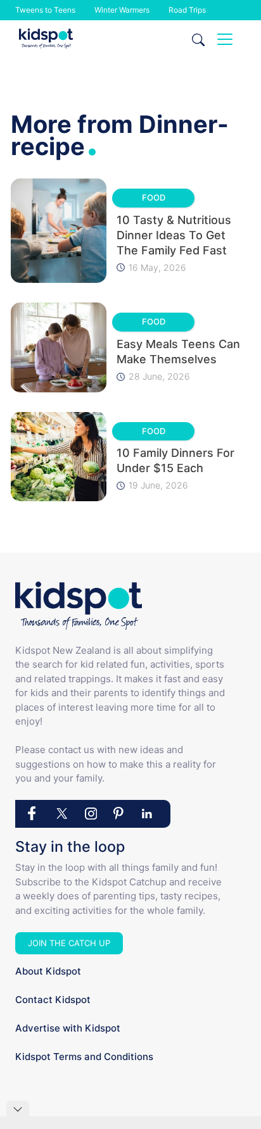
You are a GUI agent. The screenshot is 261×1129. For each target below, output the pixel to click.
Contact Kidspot (53, 1000)
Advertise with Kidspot (67, 1028)
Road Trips (187, 10)
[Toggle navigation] (225, 39)
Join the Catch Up (69, 943)
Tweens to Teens (45, 10)
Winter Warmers (122, 10)
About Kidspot (48, 971)
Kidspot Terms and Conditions (84, 1057)
